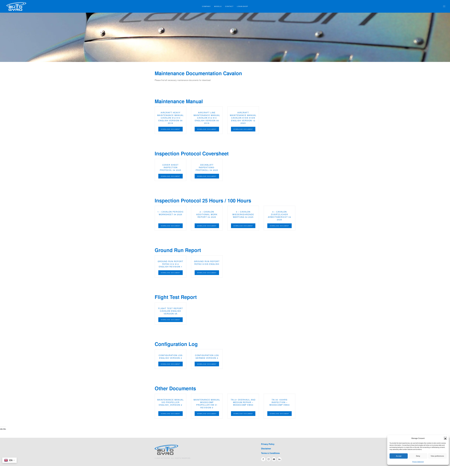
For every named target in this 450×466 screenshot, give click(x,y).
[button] (445, 438)
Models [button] (218, 6)
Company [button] (206, 6)
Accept (398, 456)
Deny (418, 456)
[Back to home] (16, 6)
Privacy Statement (418, 462)
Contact (229, 6)
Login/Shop (242, 6)
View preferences (437, 456)
